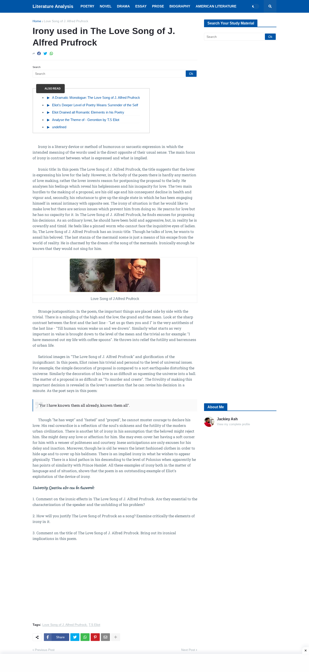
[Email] (105, 637)
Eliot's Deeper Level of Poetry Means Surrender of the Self (95, 105)
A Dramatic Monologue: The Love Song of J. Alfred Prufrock (96, 97)
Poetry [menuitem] (87, 6)
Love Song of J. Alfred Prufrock (66, 21)
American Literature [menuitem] (216, 6)
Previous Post (45, 650)
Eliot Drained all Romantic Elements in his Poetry (88, 112)
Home (37, 21)
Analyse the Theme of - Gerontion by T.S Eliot (85, 120)
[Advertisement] (115, 584)
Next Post (188, 650)
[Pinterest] (95, 637)
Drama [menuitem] (123, 6)
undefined (59, 127)
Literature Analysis (53, 6)
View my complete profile (233, 424)
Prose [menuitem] (158, 6)
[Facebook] (39, 54)
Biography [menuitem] (179, 6)
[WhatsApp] (51, 54)
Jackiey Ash (227, 419)
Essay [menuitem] (141, 6)
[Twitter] (45, 54)
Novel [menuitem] (106, 6)
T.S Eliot (94, 624)
